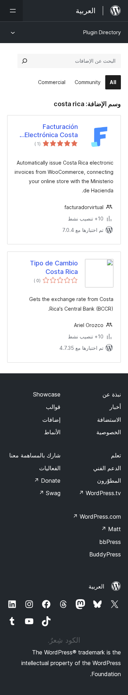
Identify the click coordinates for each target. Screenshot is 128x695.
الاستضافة (109, 419)
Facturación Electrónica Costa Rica (51, 131)
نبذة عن (111, 394)
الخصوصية (108, 432)
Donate (47, 480)
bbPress (110, 541)
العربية (96, 586)
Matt (111, 529)
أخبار (115, 406)
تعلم (116, 455)
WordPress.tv (100, 493)
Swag (49, 493)
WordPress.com (97, 516)
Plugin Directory (102, 32)
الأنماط (52, 432)
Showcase (46, 394)
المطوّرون (109, 480)
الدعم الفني (107, 468)
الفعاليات (49, 468)
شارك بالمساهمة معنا (34, 455)
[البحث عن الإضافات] (24, 61)
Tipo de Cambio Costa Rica (54, 267)
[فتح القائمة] (11, 10)
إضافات (51, 419)
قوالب (53, 406)
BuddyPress (105, 554)
